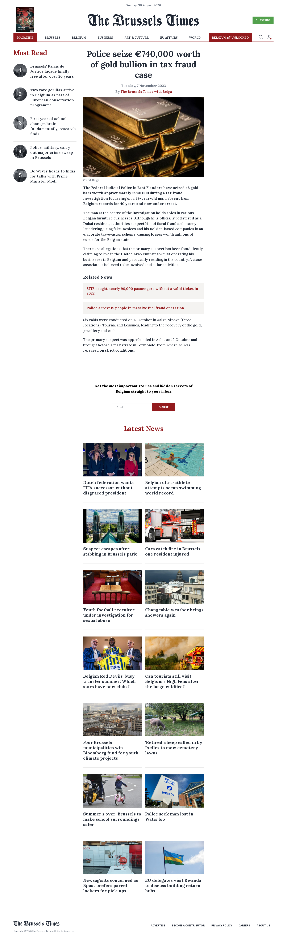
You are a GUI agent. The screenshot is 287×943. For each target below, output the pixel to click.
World (195, 37)
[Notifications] (269, 37)
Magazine (25, 37)
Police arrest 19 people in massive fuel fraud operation (135, 308)
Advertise (158, 925)
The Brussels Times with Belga (146, 91)
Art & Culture (137, 37)
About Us (263, 925)
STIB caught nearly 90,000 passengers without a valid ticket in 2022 (142, 291)
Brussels (53, 37)
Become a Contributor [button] (188, 925)
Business (105, 37)
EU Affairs (169, 37)
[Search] (261, 37)
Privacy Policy (221, 925)
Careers (244, 925)
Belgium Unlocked (230, 37)
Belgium (79, 37)
